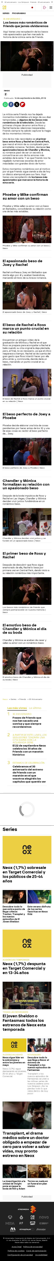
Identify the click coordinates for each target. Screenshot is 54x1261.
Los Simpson (23, 2)
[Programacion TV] (38, 7)
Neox (5, 699)
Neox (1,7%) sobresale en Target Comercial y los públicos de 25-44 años (24, 874)
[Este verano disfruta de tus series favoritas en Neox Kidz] (39, 897)
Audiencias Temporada (16, 960)
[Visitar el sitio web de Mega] (10, 1223)
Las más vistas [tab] (17, 708)
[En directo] (32, 7)
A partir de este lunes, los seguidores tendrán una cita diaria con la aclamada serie (30, 739)
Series (6, 13)
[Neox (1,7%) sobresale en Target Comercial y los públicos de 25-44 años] (27, 850)
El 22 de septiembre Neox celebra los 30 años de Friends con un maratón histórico (29, 750)
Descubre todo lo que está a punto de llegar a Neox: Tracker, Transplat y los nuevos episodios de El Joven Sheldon (14, 914)
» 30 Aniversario (35, 699)
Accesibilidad (41, 1255)
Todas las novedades (15, 1012)
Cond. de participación (36, 1251)
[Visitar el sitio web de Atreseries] (21, 1223)
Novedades (34, 1055)
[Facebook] (5, 94)
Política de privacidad (32, 1247)
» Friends (22, 699)
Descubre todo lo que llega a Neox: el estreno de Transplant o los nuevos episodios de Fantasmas (39, 1063)
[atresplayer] (44, 7)
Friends (33, 2)
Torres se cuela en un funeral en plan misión (38, 1183)
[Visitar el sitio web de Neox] (32, 1217)
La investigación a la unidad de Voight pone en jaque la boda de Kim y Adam (14, 1185)
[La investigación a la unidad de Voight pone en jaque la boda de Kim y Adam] (14, 1172)
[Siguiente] (52, 2)
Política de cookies (16, 1251)
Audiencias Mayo (13, 1055)
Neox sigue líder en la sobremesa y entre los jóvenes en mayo (14, 1061)
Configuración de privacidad (20, 1255)
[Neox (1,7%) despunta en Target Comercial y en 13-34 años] (27, 944)
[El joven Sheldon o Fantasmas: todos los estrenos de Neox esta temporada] (27, 996)
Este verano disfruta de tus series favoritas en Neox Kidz (39, 910)
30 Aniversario (22, 714)
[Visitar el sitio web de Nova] (43, 1217)
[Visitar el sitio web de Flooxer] (41, 1229)
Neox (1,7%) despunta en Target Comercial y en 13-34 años (24, 968)
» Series (12, 699)
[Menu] (51, 7)
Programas (19, 13)
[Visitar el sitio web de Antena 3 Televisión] (10, 1217)
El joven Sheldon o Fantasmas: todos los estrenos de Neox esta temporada (24, 1023)
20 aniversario (11, 2)
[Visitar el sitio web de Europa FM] (43, 1223)
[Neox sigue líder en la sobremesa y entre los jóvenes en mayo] (14, 1045)
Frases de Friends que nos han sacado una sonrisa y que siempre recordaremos (27, 722)
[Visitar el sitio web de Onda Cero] (32, 1223)
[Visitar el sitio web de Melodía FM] (12, 1229)
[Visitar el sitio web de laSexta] (21, 1217)
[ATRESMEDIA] (27, 1209)
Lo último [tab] (35, 708)
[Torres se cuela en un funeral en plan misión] (39, 1172)
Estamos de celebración (29, 763)
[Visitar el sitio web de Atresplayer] (27, 1229)
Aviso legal (16, 1247)
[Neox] (14, 8)
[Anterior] (2, 2)
